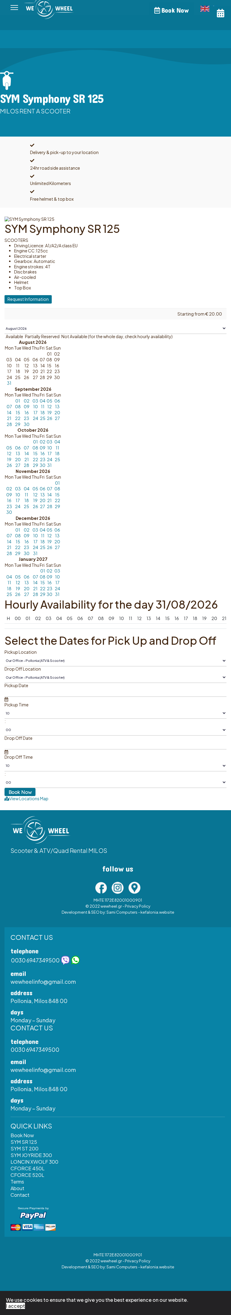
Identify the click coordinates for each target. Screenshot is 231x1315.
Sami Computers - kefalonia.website (140, 912)
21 (9, 418)
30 (26, 424)
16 (26, 412)
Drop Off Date (18, 738)
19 (49, 412)
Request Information (28, 299)
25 (42, 418)
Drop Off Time (19, 757)
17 (35, 412)
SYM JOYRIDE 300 (31, 1155)
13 (57, 406)
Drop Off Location (23, 668)
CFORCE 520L (27, 1175)
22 (17, 418)
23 (26, 418)
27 (57, 418)
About (17, 1188)
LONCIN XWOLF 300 (34, 1162)
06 (57, 400)
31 (9, 383)
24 (35, 418)
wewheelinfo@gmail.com (43, 981)
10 (35, 406)
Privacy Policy (137, 906)
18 (42, 412)
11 (43, 406)
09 (26, 406)
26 (49, 418)
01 (17, 400)
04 (42, 400)
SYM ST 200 (24, 1148)
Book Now (174, 11)
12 (49, 406)
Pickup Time (17, 704)
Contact (20, 1195)
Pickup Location (21, 652)
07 (9, 406)
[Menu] (14, 7)
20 (57, 412)
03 (35, 400)
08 (18, 406)
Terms (17, 1181)
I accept (15, 1306)
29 (17, 424)
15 (18, 412)
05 (49, 400)
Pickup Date (16, 685)
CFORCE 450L (28, 1168)
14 (9, 412)
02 (26, 400)
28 (9, 424)
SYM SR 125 (24, 1142)
